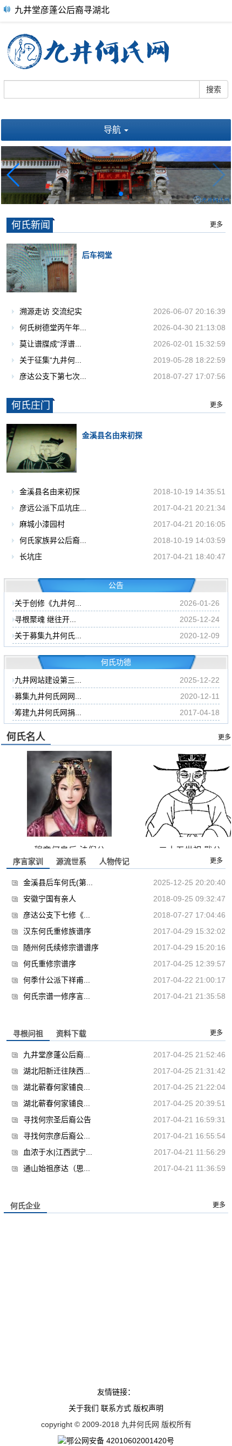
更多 (216, 224)
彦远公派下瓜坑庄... (52, 507)
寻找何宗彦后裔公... (56, 1135)
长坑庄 (30, 556)
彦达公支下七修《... (56, 915)
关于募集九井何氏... (48, 635)
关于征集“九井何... (50, 360)
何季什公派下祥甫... (56, 980)
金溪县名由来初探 (49, 491)
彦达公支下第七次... (52, 376)
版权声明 (148, 1408)
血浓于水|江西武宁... (57, 1152)
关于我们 (84, 1408)
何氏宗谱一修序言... (56, 996)
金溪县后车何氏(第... (58, 882)
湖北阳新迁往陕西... (56, 1070)
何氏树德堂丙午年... (52, 327)
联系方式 (116, 1408)
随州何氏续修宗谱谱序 (61, 947)
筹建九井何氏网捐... (48, 712)
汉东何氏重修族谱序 (57, 931)
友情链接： (116, 1392)
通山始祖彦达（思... (56, 1168)
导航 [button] (113, 129)
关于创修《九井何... (48, 603)
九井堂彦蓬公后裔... (56, 1054)
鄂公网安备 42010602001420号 (120, 1440)
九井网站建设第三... (48, 680)
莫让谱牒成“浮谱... (50, 343)
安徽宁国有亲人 (49, 898)
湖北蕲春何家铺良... (56, 1087)
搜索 (213, 89)
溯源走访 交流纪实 (50, 311)
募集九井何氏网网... (48, 696)
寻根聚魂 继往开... (45, 619)
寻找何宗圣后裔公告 (57, 1119)
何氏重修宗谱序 (49, 963)
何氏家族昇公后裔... (52, 540)
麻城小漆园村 (42, 524)
